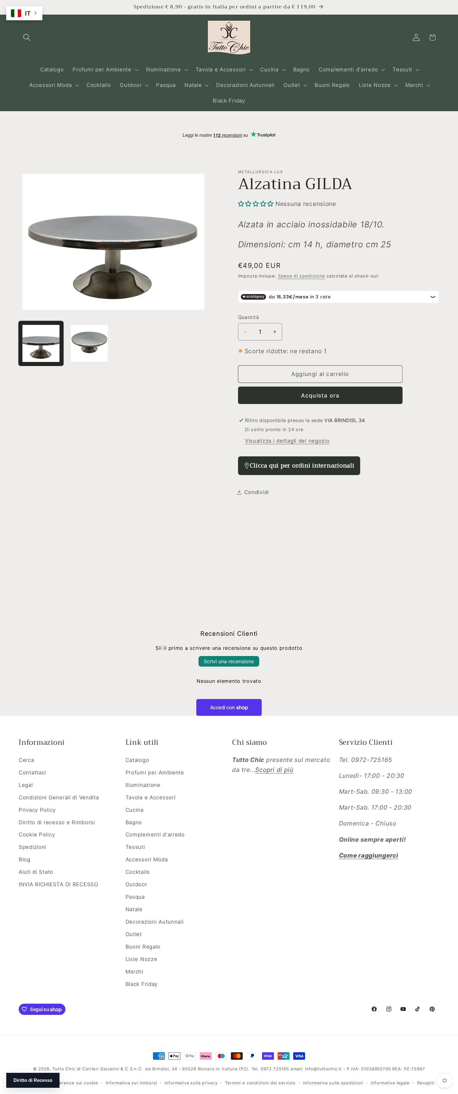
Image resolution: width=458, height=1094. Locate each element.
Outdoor (136, 884)
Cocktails (138, 872)
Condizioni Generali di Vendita (59, 797)
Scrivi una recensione (229, 661)
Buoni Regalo (143, 947)
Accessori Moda (147, 859)
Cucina (135, 810)
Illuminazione (143, 785)
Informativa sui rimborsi (131, 1082)
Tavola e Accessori (151, 797)
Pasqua (135, 897)
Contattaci (32, 772)
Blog (25, 859)
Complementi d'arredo (155, 834)
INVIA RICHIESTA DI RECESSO (58, 884)
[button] (27, 37)
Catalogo (137, 760)
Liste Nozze (141, 959)
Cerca (26, 760)
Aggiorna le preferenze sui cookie (60, 1082)
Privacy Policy (37, 810)
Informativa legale (390, 1082)
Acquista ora (320, 395)
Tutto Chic (63, 1068)
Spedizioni (32, 847)
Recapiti (426, 1082)
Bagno (134, 822)
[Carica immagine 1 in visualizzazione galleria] (41, 343)
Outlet (134, 934)
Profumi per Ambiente (155, 772)
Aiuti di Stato (36, 872)
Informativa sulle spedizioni (333, 1082)
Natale (134, 909)
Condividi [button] (256, 492)
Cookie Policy (37, 834)
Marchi (134, 971)
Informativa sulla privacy (191, 1082)
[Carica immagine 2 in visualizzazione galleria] (89, 343)
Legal (26, 785)
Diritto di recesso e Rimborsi (57, 822)
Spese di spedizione (301, 275)
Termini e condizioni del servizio (260, 1082)
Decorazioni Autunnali (155, 922)
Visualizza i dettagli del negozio (287, 441)
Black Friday (142, 984)
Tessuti (135, 847)
